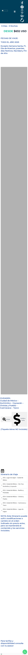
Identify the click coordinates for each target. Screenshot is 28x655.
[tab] (6, 419)
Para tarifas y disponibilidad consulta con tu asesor (12, 643)
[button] (14, 11)
